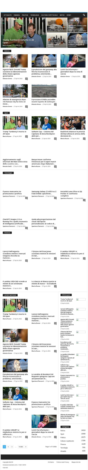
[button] (83, 15)
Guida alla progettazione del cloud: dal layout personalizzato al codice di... (44, 221)
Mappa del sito (76, 462)
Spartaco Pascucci (9, 196)
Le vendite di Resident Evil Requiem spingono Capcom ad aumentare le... (43, 376)
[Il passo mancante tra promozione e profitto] (15, 182)
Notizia (62, 431)
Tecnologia (34, 15)
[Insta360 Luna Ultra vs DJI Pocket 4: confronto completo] (72, 182)
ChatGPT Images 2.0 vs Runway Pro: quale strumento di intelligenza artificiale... (15, 221)
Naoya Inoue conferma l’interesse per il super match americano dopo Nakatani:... (44, 161)
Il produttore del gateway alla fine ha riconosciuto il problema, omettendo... (44, 71)
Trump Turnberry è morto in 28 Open (14, 132)
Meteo (62, 15)
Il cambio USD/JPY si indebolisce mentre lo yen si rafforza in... (72, 253)
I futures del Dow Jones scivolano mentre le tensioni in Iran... (44, 253)
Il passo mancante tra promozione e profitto (12, 192)
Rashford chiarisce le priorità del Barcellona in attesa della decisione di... (72, 133)
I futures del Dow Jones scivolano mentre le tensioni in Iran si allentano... (55, 43)
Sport (69, 15)
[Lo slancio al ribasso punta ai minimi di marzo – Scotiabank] (44, 272)
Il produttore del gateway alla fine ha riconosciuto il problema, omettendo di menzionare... (76, 43)
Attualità (7, 15)
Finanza (17, 15)
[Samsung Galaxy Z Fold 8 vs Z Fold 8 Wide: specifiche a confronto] (44, 182)
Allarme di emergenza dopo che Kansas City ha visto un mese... (14, 101)
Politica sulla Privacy (63, 462)
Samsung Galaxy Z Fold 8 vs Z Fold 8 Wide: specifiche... (44, 192)
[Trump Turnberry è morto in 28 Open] (24, 33)
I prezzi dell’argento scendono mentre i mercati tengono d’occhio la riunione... (14, 254)
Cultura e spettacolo (49, 15)
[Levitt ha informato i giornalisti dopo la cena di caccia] (72, 60)
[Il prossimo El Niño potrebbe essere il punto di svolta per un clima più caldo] (44, 91)
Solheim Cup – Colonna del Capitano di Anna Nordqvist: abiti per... (43, 133)
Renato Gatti (7, 166)
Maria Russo (7, 45)
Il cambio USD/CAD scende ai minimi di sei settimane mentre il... (15, 283)
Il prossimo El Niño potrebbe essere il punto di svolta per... (44, 100)
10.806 (21, 447)
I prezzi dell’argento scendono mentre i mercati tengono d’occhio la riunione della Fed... (57, 28)
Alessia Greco (7, 78)
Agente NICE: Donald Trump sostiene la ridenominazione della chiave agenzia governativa (77, 28)
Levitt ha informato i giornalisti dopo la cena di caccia (71, 71)
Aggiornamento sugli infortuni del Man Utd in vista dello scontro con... (15, 161)
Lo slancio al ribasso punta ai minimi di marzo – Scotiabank (44, 282)
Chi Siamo (51, 462)
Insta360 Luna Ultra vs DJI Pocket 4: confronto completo (71, 193)
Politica (25, 15)
